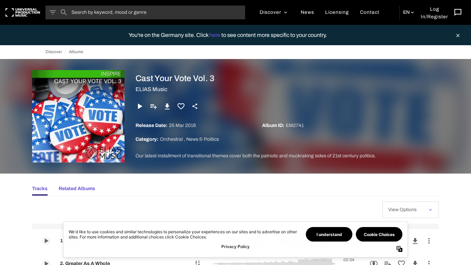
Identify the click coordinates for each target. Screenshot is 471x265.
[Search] (64, 12)
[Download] (167, 106)
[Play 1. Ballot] (46, 241)
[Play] (140, 106)
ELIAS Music (151, 89)
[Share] (195, 106)
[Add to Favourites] (181, 106)
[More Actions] (429, 241)
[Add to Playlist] (153, 106)
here (215, 35)
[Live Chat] (458, 12)
